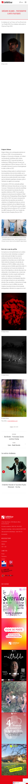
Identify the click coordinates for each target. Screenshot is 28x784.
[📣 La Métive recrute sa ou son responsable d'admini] (14, 634)
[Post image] (14, 469)
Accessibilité (4, 534)
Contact (3, 559)
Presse (2, 554)
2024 (15, 427)
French (17, 782)
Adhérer (3, 544)
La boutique (4, 541)
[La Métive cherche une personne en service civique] (14, 759)
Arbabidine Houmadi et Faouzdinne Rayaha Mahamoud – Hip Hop (14, 486)
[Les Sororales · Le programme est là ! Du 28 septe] (14, 602)
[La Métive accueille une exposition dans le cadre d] (14, 728)
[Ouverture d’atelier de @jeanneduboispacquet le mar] (14, 697)
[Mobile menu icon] (26, 2)
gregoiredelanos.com (12, 421)
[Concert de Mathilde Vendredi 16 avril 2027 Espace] (14, 665)
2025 (17, 427)
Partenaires (3, 556)
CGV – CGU (3, 546)
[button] (3, 471)
